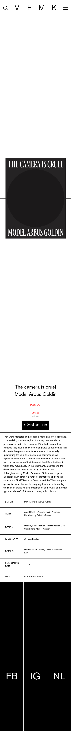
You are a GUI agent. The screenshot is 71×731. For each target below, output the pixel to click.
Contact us (35, 425)
